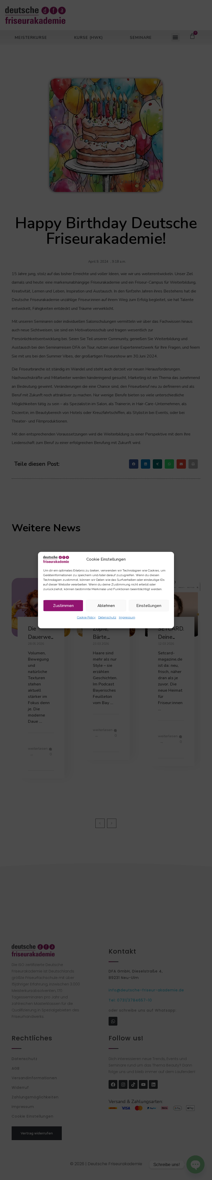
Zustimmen (63, 605)
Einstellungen (148, 605)
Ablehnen (106, 605)
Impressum (127, 617)
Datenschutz (107, 617)
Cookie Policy (86, 617)
